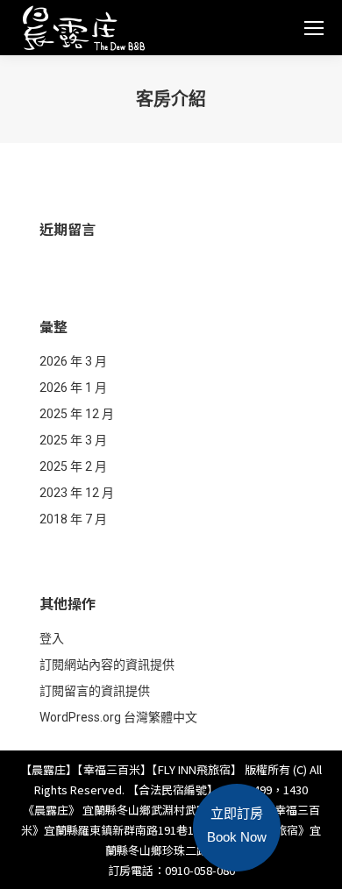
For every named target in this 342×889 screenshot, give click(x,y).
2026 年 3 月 (73, 361)
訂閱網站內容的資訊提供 (107, 665)
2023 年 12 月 (76, 493)
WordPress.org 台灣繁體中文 (118, 717)
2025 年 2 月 (73, 466)
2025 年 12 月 (76, 414)
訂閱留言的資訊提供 (94, 691)
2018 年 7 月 (73, 519)
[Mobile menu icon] (313, 28)
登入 (51, 638)
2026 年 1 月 (73, 387)
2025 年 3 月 (73, 440)
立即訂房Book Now (237, 825)
